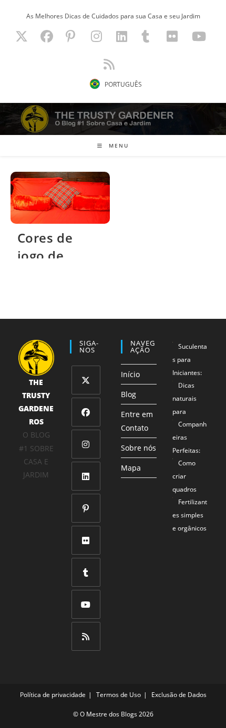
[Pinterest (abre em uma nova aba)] (70, 36)
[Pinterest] (85, 508)
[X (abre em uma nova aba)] (21, 36)
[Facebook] (85, 412)
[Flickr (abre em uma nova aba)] (172, 36)
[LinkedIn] (85, 476)
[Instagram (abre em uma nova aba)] (96, 36)
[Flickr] (85, 540)
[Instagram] (85, 444)
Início (130, 374)
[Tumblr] (85, 572)
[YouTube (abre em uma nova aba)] (199, 36)
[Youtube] (85, 604)
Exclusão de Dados (179, 695)
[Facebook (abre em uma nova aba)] (46, 36)
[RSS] (85, 636)
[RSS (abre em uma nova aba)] (107, 64)
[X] (85, 380)
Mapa (131, 468)
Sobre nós (138, 448)
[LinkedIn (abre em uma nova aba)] (121, 36)
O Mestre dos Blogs (108, 714)
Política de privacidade (53, 695)
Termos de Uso (118, 695)
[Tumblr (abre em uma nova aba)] (145, 36)
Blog (128, 394)
